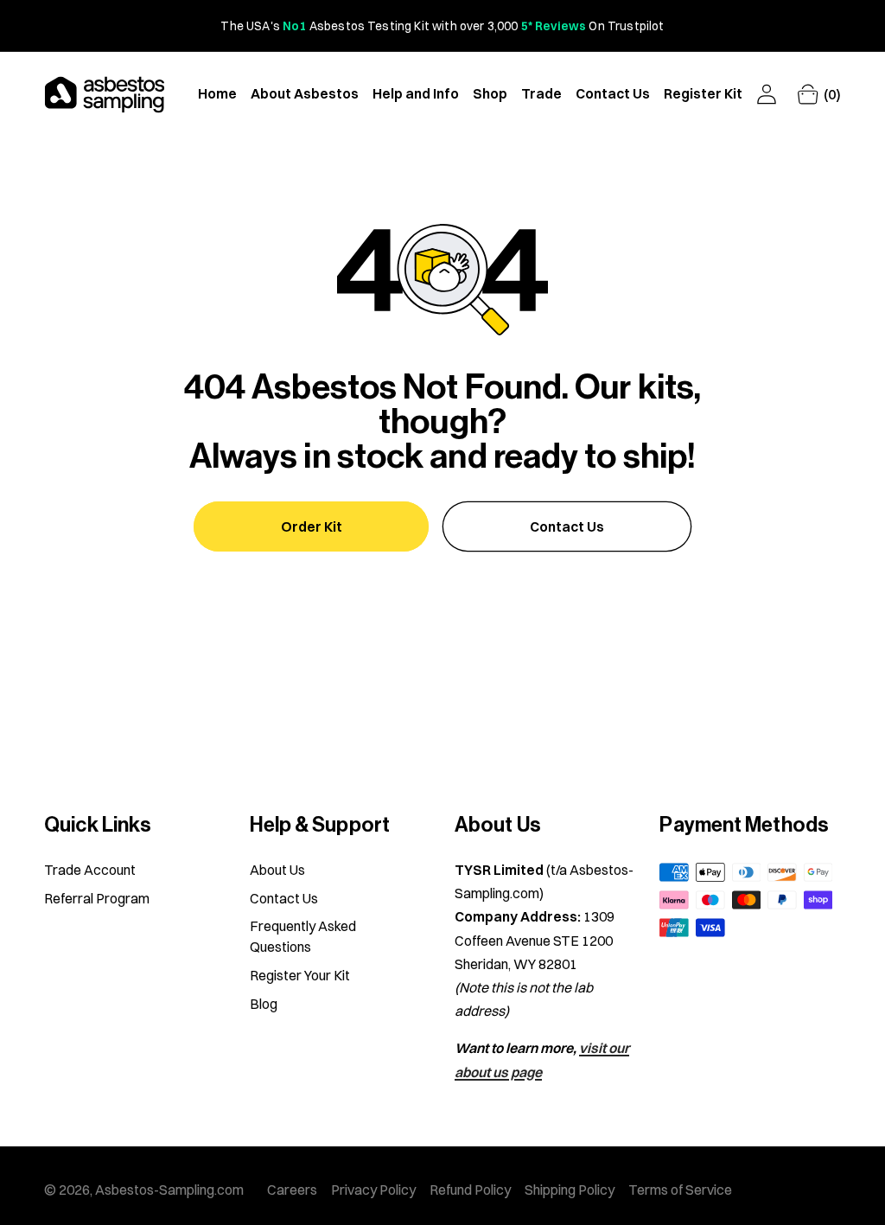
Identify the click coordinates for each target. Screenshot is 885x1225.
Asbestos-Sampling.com (169, 1189)
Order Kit (311, 526)
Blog (263, 1003)
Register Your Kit (300, 975)
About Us (277, 869)
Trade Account (90, 869)
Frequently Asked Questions (303, 936)
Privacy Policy (373, 1189)
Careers (292, 1189)
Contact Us (567, 526)
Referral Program (97, 898)
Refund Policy (470, 1189)
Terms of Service (680, 1189)
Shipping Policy (569, 1189)
